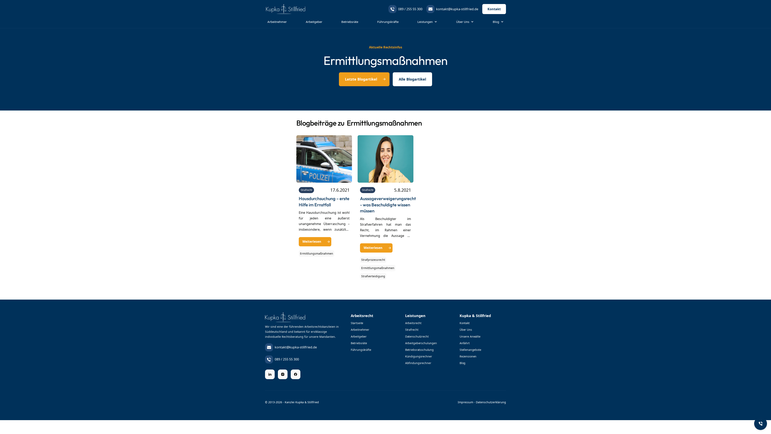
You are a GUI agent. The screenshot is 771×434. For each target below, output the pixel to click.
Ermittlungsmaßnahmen (316, 253)
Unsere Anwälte (470, 336)
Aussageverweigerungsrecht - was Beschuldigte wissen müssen (388, 205)
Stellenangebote (470, 350)
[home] (289, 9)
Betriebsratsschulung (419, 350)
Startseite (357, 323)
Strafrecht (306, 190)
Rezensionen (468, 356)
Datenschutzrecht (417, 336)
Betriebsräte (349, 22)
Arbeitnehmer (277, 22)
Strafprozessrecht (373, 260)
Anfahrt (465, 343)
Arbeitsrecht (413, 323)
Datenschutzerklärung (491, 402)
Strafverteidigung (373, 276)
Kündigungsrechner (418, 356)
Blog (462, 363)
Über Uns (466, 330)
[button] (427, 22)
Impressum (465, 402)
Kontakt (494, 9)
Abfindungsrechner (418, 363)
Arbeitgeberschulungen (421, 343)
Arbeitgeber (314, 22)
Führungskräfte (388, 22)
